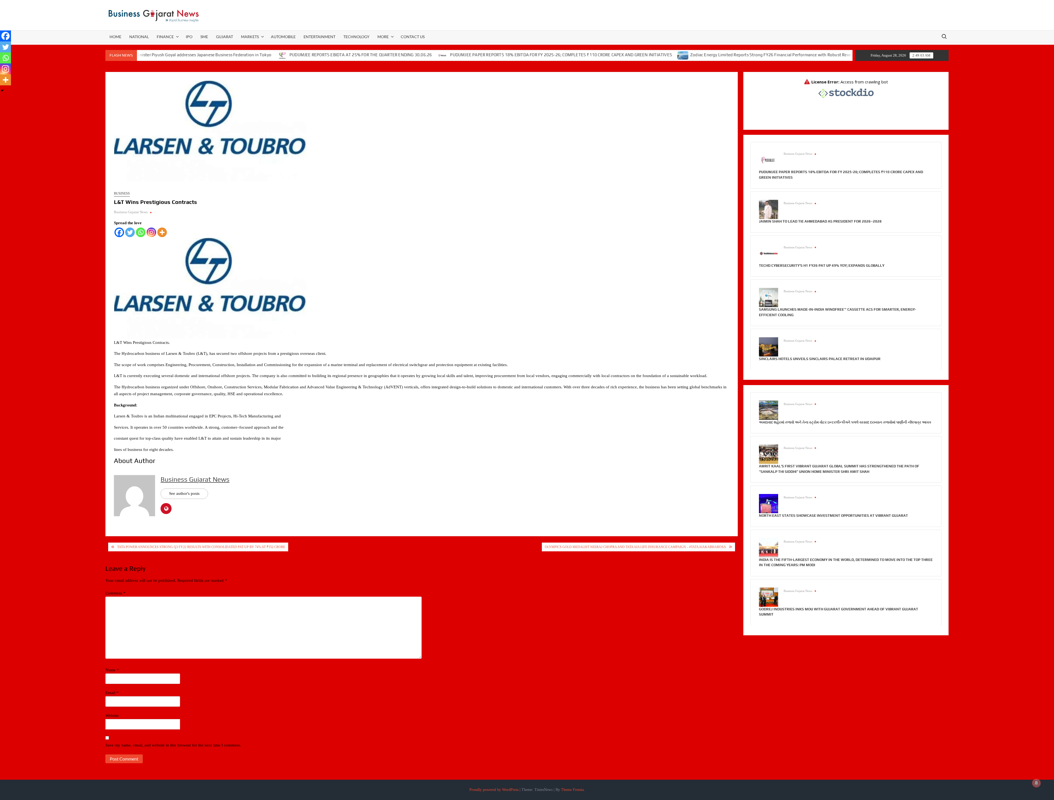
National (139, 36)
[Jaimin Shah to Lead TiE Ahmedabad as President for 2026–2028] (768, 209)
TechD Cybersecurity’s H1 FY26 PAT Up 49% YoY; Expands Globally (821, 265)
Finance (165, 36)
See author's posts (184, 493)
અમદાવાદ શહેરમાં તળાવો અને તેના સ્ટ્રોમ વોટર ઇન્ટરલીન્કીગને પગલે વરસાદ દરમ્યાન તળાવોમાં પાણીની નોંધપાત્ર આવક (845, 422)
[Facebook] (119, 232)
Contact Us (413, 36)
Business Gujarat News (131, 212)
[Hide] (2, 90)
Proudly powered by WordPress (493, 790)
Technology (356, 36)
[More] (162, 232)
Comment (115, 593)
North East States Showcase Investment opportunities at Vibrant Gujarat (833, 515)
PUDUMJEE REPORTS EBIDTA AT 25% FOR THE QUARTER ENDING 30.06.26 (322, 54)
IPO (189, 36)
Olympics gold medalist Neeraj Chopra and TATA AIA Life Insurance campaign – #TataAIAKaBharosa (635, 547)
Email (112, 692)
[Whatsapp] (140, 232)
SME (204, 36)
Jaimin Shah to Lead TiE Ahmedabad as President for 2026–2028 (820, 221)
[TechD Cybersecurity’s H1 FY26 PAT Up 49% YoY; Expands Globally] (768, 253)
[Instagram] (151, 232)
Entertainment (319, 36)
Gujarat (224, 36)
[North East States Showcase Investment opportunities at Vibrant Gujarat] (768, 503)
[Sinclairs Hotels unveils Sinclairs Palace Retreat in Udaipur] (768, 346)
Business (122, 193)
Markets (250, 36)
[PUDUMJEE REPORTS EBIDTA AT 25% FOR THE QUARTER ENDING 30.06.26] (244, 55)
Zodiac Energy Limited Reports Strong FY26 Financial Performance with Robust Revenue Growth (743, 54)
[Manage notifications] (1036, 783)
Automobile (283, 36)
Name (112, 670)
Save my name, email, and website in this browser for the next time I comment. (173, 745)
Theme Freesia (572, 790)
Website (112, 715)
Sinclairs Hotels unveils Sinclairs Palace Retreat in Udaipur (820, 359)
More (383, 36)
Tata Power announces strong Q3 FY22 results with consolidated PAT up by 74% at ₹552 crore (201, 547)
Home (115, 36)
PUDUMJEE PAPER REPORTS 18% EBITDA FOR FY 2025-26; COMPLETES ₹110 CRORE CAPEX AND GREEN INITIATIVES (523, 54)
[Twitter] (130, 232)
